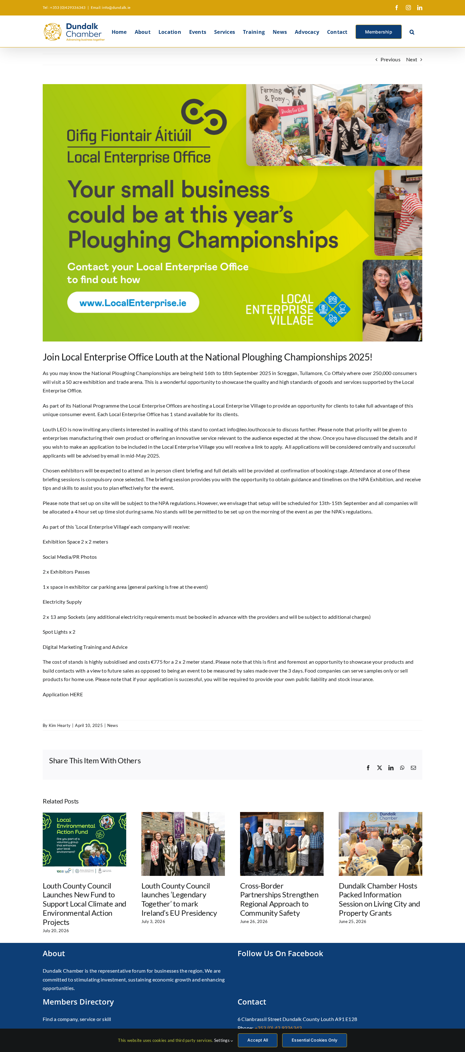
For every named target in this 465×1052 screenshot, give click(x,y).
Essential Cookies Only (314, 1040)
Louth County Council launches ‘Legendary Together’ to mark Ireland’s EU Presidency (179, 899)
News (112, 725)
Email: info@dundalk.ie (110, 7)
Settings (222, 1040)
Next (411, 59)
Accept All (257, 1040)
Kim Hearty (60, 725)
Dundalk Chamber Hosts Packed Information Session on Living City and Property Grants (379, 899)
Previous (390, 59)
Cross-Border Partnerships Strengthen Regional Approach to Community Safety (279, 899)
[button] (412, 31)
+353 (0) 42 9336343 (278, 1028)
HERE (76, 694)
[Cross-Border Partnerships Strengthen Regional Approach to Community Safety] (282, 815)
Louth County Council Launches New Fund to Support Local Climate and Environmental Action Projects (84, 903)
